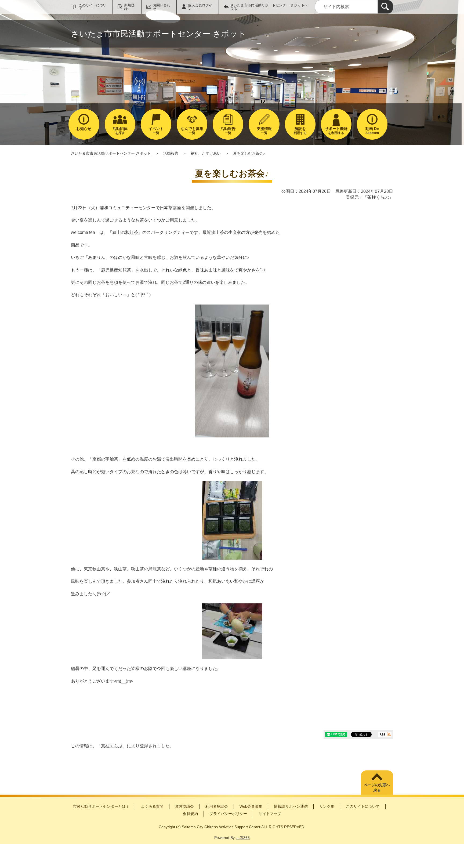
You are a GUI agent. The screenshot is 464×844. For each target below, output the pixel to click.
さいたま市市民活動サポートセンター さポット (111, 153)
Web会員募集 (251, 806)
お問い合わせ (161, 7)
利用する (300, 130)
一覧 (156, 130)
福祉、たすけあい (206, 153)
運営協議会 (184, 806)
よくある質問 (152, 806)
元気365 (243, 837)
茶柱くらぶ (378, 197)
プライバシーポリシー (228, 814)
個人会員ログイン (200, 7)
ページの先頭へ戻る (377, 787)
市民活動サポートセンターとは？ (101, 806)
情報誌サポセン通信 (291, 806)
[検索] (385, 7)
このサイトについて (93, 7)
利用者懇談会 (216, 806)
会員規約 (190, 814)
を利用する (336, 130)
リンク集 (326, 806)
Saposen (372, 130)
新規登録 (129, 7)
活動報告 (170, 153)
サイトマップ (270, 814)
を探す (120, 130)
